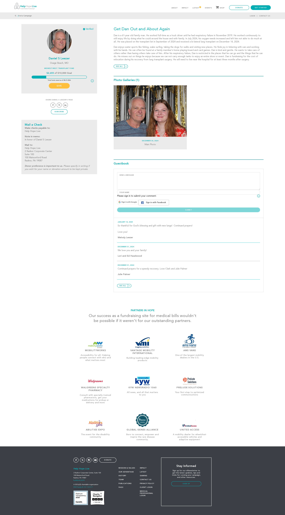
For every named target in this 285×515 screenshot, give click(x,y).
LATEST (143, 472)
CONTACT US (145, 479)
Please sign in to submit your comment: (136, 196)
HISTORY (122, 476)
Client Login (146, 487)
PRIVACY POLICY (147, 483)
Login (252, 16)
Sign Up (186, 484)
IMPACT (143, 468)
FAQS (121, 487)
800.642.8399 (80, 480)
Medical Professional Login (146, 493)
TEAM (121, 479)
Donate (239, 7)
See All (119, 66)
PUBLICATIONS (125, 483)
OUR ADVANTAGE (126, 472)
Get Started (261, 7)
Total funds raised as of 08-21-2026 (59, 80)
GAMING (143, 476)
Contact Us (264, 16)
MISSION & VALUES (127, 468)
